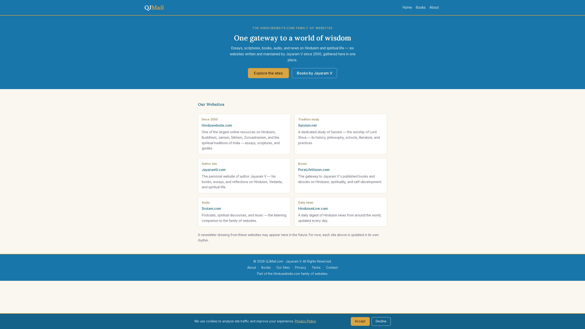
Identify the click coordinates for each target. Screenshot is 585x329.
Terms (316, 267)
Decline (381, 321)
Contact (332, 267)
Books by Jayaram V (314, 73)
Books (421, 7)
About (434, 7)
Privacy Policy (305, 321)
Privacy (300, 267)
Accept (360, 321)
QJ (154, 7)
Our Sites (283, 267)
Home (407, 7)
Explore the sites (268, 73)
